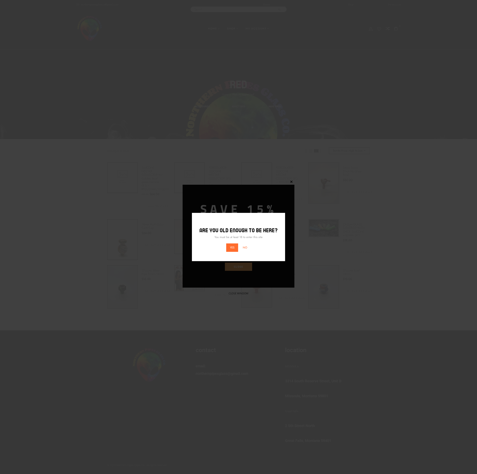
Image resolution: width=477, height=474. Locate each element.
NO (245, 247)
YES (232, 247)
